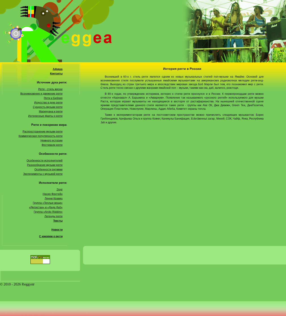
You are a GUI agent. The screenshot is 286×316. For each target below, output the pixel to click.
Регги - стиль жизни (50, 89)
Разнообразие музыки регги (45, 165)
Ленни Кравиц (54, 198)
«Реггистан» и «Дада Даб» (46, 207)
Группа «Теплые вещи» (48, 202)
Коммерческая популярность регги (41, 136)
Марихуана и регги (51, 111)
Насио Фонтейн (53, 194)
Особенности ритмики (48, 169)
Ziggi (60, 189)
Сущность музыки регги (48, 107)
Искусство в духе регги (48, 102)
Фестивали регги (52, 145)
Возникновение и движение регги (41, 93)
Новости (57, 229)
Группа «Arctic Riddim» (48, 211)
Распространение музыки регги (43, 131)
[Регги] (143, 31)
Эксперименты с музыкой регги (43, 174)
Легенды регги (53, 216)
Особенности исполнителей (45, 160)
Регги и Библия (53, 98)
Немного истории (51, 140)
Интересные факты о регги (45, 116)
